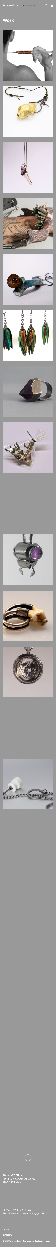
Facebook (7, 1229)
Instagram (7, 1235)
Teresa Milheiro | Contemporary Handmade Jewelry (29, 1241)
